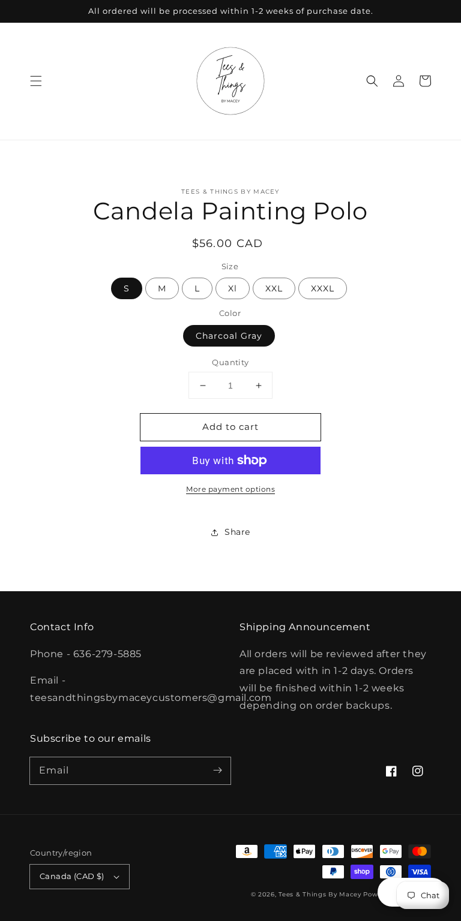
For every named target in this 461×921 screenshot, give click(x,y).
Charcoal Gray (229, 335)
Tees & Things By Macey (320, 894)
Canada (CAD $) (72, 876)
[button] (36, 81)
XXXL (322, 288)
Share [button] (237, 531)
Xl (232, 288)
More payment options (230, 488)
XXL (274, 288)
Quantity (230, 362)
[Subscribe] (217, 770)
